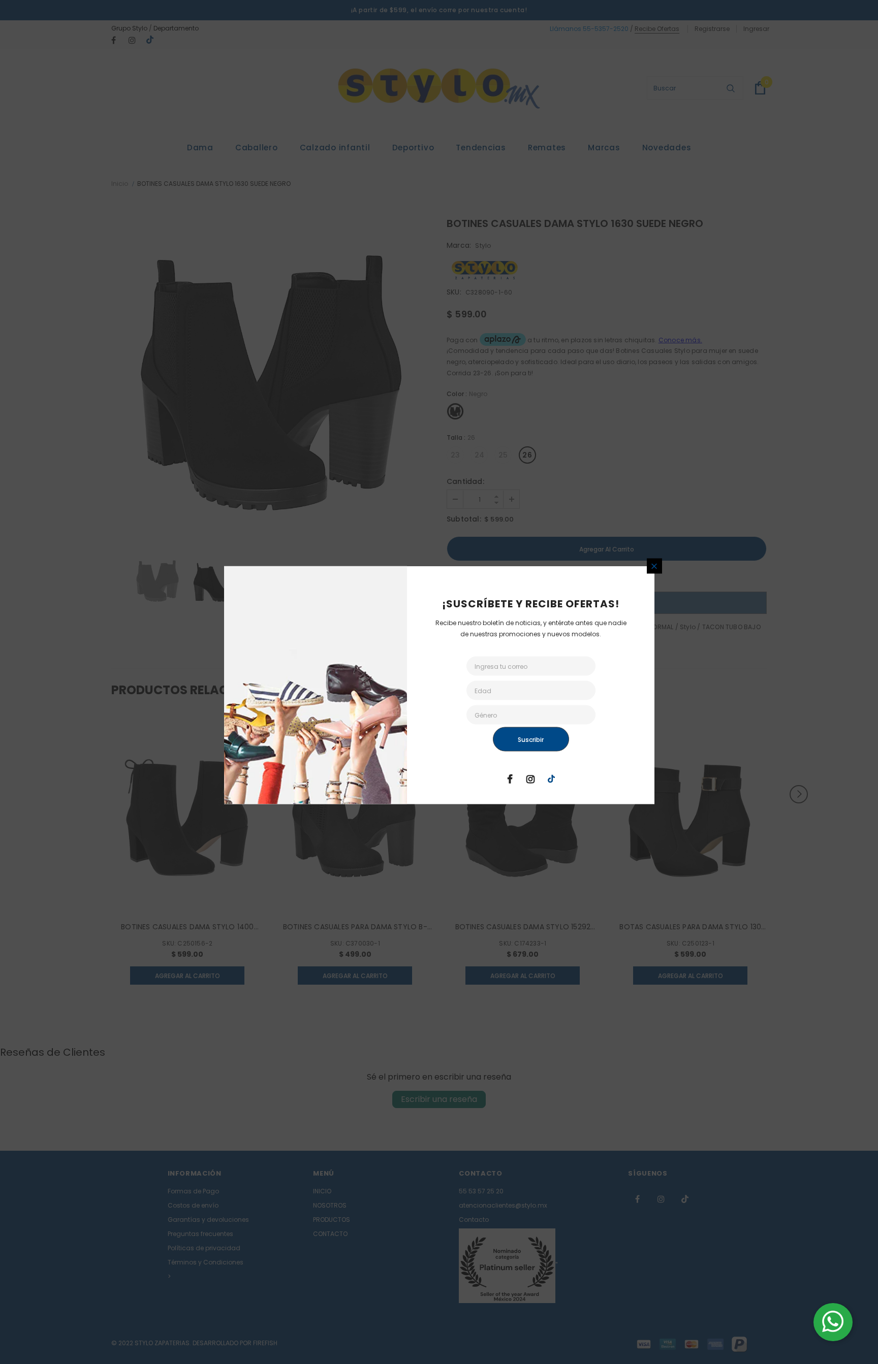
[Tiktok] (551, 778)
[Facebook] (509, 778)
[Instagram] (530, 778)
